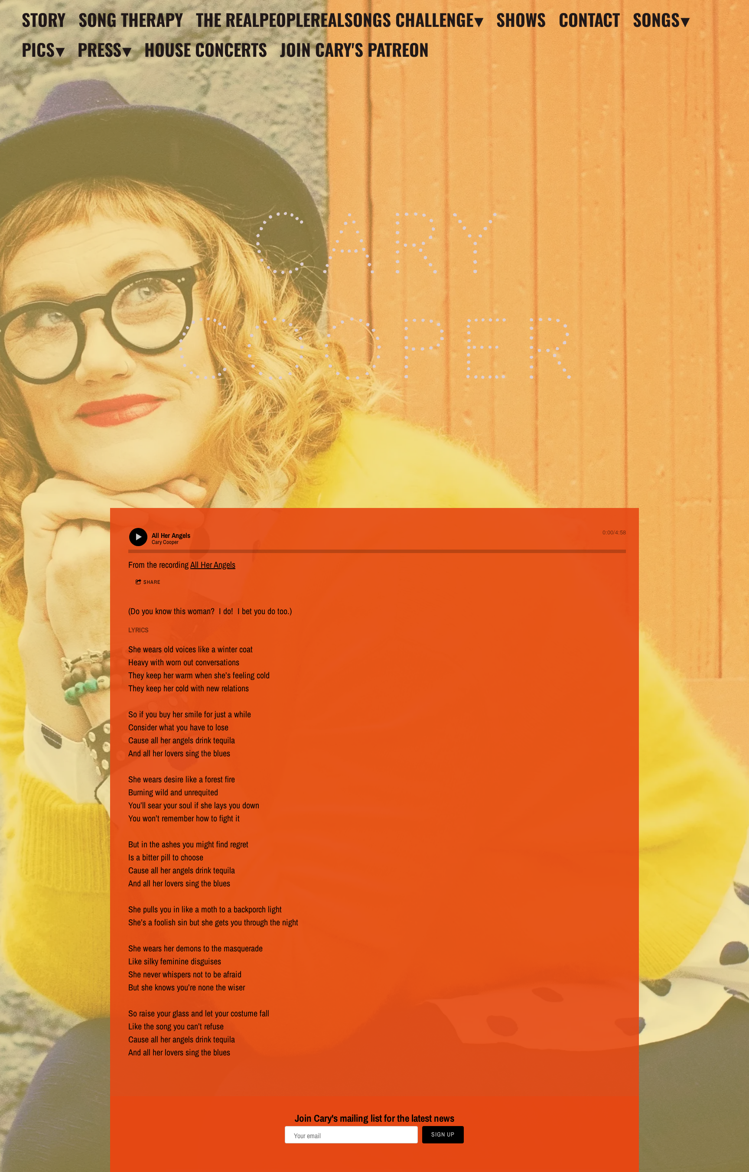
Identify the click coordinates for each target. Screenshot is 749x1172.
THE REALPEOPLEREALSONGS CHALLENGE (334, 19)
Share (152, 582)
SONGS (656, 19)
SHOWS (521, 19)
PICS (38, 49)
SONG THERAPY (130, 19)
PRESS (99, 49)
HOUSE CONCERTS (205, 49)
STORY (43, 19)
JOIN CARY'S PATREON (354, 49)
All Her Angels (212, 564)
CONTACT (589, 19)
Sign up (443, 1134)
